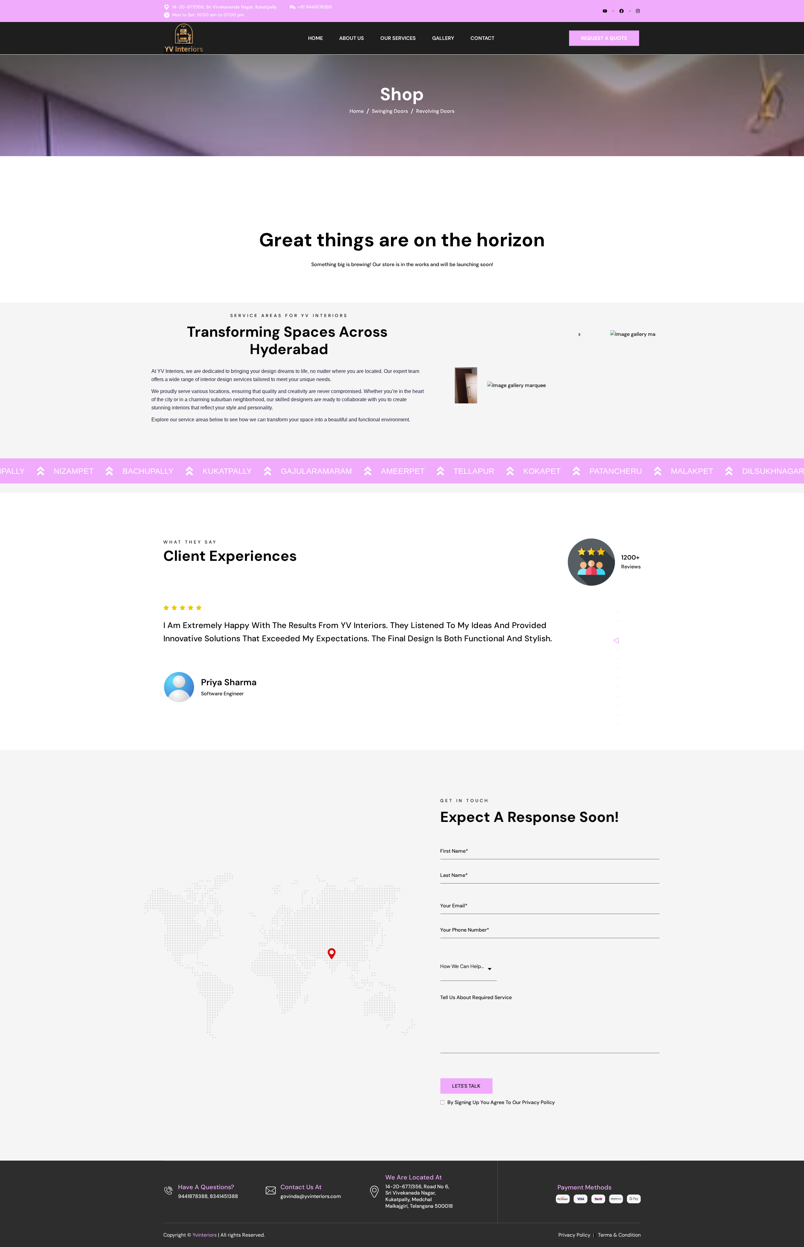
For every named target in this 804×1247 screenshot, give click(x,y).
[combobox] (468, 966)
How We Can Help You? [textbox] (466, 966)
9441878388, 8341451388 (208, 1196)
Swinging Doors (390, 111)
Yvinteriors (205, 1235)
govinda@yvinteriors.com (310, 1196)
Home (357, 111)
